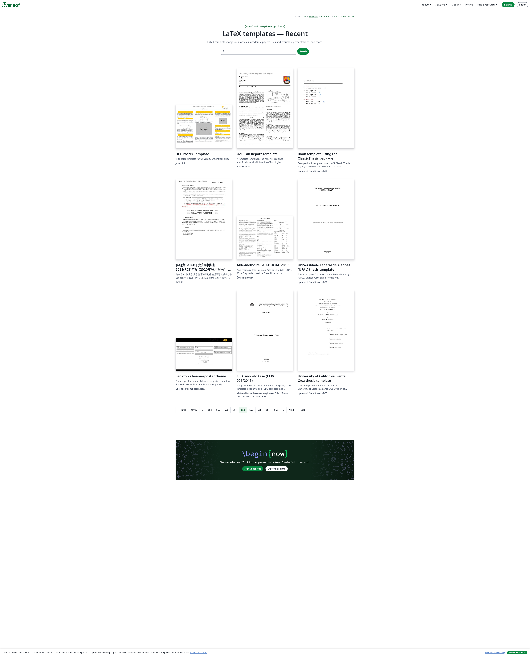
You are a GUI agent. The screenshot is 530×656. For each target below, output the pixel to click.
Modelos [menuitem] (456, 4)
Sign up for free (252, 468)
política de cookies (198, 652)
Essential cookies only (495, 652)
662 (276, 409)
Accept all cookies (517, 652)
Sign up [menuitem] (508, 4)
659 (251, 409)
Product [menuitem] (425, 4)
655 (218, 409)
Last (304, 409)
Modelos (313, 16)
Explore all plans (276, 468)
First (182, 409)
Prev (193, 409)
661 (268, 409)
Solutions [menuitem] (440, 4)
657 (235, 409)
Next (292, 409)
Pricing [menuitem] (469, 4)
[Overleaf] (11, 4)
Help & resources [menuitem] (486, 4)
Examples (326, 16)
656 (226, 409)
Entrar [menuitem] (522, 4)
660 (259, 409)
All (304, 16)
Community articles (344, 16)
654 (210, 409)
